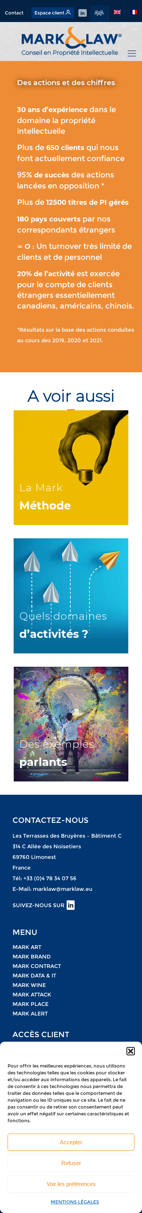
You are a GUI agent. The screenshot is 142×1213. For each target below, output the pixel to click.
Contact (14, 13)
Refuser (71, 1163)
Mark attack (31, 994)
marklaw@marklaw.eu (62, 889)
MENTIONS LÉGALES (75, 1202)
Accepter (71, 1142)
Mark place (30, 1004)
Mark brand (31, 956)
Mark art (26, 947)
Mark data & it (34, 975)
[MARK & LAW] (71, 41)
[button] (130, 1051)
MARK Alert (30, 1013)
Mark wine (29, 985)
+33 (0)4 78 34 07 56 (49, 878)
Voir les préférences (71, 1184)
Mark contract (36, 966)
